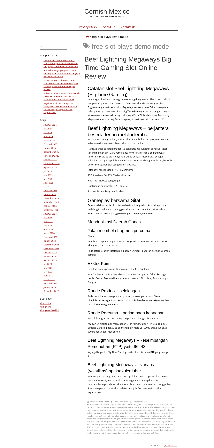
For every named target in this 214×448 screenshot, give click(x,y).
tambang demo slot (95, 433)
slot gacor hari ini (49, 310)
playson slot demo (129, 421)
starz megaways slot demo (124, 430)
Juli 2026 (48, 128)
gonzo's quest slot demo (145, 418)
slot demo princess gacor (158, 424)
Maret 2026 (49, 140)
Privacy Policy (88, 27)
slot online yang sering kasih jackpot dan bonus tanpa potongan (129, 427)
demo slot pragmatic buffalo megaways (110, 416)
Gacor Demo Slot (140, 401)
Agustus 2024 (50, 213)
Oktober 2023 (50, 252)
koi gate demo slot (112, 421)
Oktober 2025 (50, 159)
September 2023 (52, 256)
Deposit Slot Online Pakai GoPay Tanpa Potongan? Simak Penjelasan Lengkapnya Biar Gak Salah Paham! (61, 63)
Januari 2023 (50, 287)
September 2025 (52, 163)
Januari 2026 (50, 148)
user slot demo (153, 433)
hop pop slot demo (95, 421)
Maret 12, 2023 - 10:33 (99, 401)
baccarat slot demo (95, 407)
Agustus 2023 (50, 260)
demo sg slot (161, 410)
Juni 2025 (48, 175)
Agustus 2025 (50, 167)
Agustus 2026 (50, 124)
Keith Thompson (121, 401)
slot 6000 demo (144, 421)
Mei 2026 (48, 132)
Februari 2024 (50, 237)
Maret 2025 (49, 186)
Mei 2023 (48, 271)
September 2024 (52, 210)
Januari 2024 (50, 240)
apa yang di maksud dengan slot (158, 404)
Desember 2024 (51, 198)
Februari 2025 (50, 190)
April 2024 (48, 229)
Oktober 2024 (50, 206)
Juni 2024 (48, 221)
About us (109, 27)
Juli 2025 (48, 171)
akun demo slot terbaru (100, 404)
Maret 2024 (49, 233)
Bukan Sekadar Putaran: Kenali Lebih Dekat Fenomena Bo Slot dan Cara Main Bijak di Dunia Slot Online (62, 96)
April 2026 (48, 136)
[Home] (87, 37)
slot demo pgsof (140, 424)
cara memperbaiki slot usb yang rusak (158, 407)
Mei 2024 (48, 225)
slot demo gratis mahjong (101, 424)
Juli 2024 (48, 217)
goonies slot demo (165, 418)
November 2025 (51, 155)
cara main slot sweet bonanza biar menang (122, 407)
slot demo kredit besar (122, 424)
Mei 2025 (48, 179)
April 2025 (48, 182)
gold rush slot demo (125, 418)
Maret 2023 (49, 279)
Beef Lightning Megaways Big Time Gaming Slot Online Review (127, 68)
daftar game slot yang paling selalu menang (136, 410)
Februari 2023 (50, 283)
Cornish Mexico (107, 11)
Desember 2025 (51, 151)
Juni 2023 (48, 268)
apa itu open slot (118, 404)
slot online (45, 303)
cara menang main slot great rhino (101, 410)
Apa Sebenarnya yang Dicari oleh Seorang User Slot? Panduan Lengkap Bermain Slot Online (62, 73)
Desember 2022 (51, 291)
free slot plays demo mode (104, 418)
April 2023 (48, 275)
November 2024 (51, 202)
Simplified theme (171, 446)
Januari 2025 (50, 194)
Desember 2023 (51, 244)
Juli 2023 (48, 264)
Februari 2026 (50, 144)
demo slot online (116, 413)
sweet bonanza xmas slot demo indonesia (155, 430)
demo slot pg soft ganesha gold (138, 413)
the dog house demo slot (115, 433)
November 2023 (51, 248)
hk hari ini (45, 306)
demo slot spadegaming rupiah (141, 416)
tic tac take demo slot (136, 433)
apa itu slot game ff (135, 404)
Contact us (128, 27)
